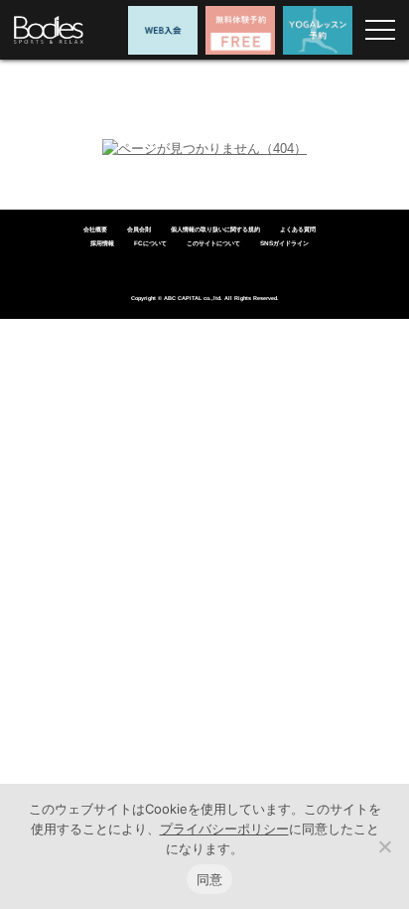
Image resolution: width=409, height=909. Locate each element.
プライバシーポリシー (224, 828)
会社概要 (95, 229)
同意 (210, 879)
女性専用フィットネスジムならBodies (48, 30)
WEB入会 (163, 30)
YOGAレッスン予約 (317, 30)
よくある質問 (298, 229)
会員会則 (139, 229)
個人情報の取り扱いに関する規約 (215, 229)
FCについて (150, 242)
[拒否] (384, 846)
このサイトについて (213, 242)
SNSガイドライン (284, 242)
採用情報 (102, 242)
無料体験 (240, 30)
